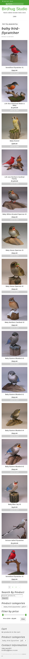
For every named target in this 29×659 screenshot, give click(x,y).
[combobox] (14, 607)
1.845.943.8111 (6, 648)
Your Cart (8, 1)
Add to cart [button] (14, 73)
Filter (23, 619)
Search (5, 598)
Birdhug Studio (14, 9)
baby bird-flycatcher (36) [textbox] (14, 607)
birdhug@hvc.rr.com (9, 650)
